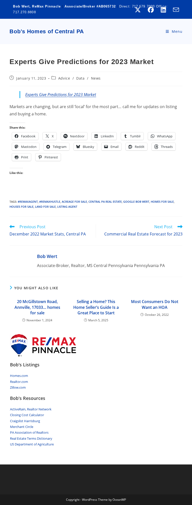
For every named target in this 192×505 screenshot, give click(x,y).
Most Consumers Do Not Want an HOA (154, 304)
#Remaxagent (28, 201)
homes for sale (162, 201)
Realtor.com (19, 381)
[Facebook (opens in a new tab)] (150, 10)
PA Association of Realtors (29, 432)
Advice (64, 78)
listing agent (67, 206)
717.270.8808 (24, 12)
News (96, 78)
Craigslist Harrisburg (25, 421)
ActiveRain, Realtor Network (31, 409)
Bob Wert (47, 256)
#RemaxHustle (49, 201)
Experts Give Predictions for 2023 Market (60, 94)
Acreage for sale (74, 201)
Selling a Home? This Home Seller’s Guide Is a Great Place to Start (96, 307)
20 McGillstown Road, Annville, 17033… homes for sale (37, 307)
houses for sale (22, 206)
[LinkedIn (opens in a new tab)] (163, 10)
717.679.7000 (143, 6)
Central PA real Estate (105, 201)
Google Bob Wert (136, 201)
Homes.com (19, 375)
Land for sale (45, 206)
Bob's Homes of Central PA (47, 31)
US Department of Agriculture (32, 444)
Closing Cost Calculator (27, 415)
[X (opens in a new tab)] (137, 10)
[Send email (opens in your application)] (174, 10)
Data (80, 78)
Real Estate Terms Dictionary (31, 438)
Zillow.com (18, 387)
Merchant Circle (21, 426)
